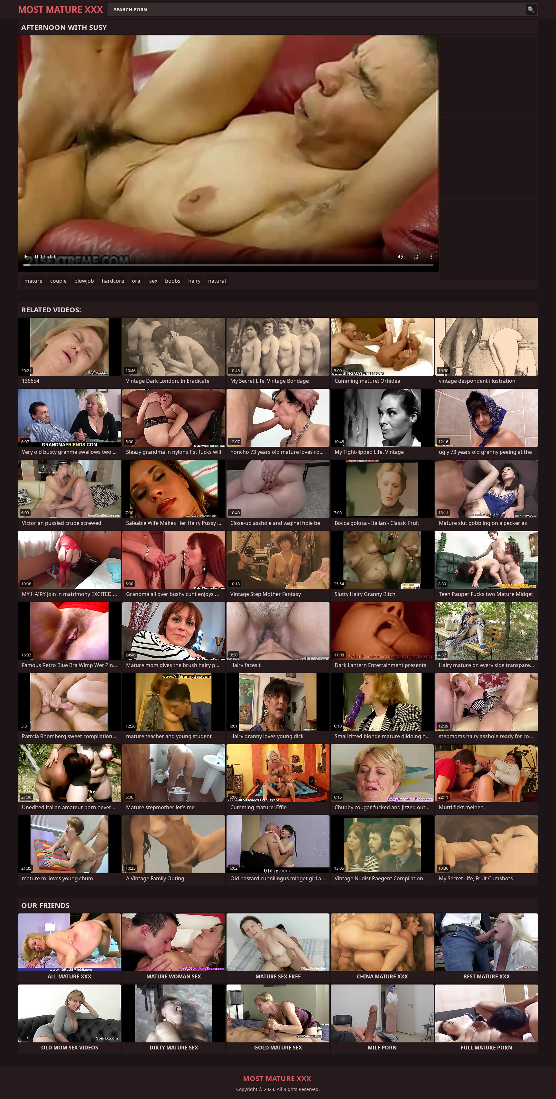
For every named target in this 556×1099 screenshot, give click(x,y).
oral (137, 280)
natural (217, 280)
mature (33, 280)
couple (58, 280)
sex (153, 280)
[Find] (531, 9)
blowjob (84, 280)
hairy (194, 280)
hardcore (113, 280)
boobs (173, 280)
